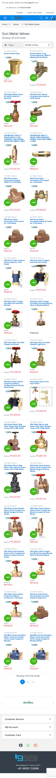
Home (4, 24)
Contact (19, 12)
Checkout (50, 12)
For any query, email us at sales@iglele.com (20, 2)
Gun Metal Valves (10, 51)
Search (41, 17)
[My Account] (46, 18)
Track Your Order (34, 12)
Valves (16, 24)
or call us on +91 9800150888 (18, 7)
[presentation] (53, 703)
